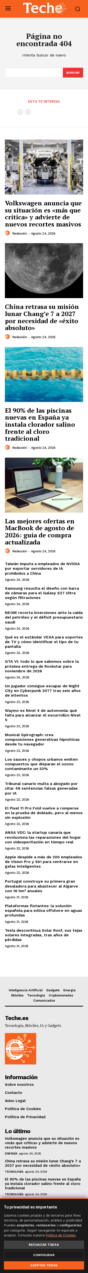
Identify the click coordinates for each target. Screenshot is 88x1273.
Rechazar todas (44, 1244)
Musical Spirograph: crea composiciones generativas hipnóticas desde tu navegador (42, 739)
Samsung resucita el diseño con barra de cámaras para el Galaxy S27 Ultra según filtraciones (42, 593)
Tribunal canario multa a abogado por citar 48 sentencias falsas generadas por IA (41, 788)
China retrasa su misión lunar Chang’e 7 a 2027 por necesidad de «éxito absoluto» (42, 317)
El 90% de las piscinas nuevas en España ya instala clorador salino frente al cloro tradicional (40, 424)
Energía (11, 1153)
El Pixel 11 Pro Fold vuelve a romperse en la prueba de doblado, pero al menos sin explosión (44, 813)
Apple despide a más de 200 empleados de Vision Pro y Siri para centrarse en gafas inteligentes (43, 862)
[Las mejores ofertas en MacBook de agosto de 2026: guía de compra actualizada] (44, 485)
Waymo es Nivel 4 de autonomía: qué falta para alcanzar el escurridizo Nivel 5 (42, 715)
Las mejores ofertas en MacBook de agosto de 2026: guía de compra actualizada (40, 531)
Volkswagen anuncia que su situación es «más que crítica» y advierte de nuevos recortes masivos (43, 213)
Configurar (44, 1255)
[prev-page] (20, 112)
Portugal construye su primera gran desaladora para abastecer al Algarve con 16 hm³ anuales (41, 886)
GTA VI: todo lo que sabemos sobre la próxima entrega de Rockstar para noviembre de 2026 (42, 666)
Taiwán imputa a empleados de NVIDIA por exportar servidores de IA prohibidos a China (42, 568)
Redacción (19, 233)
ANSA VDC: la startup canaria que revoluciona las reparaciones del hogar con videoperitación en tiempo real (43, 837)
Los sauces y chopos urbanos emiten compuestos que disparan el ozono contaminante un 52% (41, 764)
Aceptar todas (44, 1265)
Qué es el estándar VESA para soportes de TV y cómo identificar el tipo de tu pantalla (44, 642)
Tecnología (14, 1171)
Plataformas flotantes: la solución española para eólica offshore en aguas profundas (43, 910)
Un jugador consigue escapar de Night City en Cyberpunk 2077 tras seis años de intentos (43, 691)
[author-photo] (8, 233)
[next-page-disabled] (28, 112)
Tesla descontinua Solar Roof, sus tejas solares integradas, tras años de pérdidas (43, 935)
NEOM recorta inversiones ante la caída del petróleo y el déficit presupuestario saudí (44, 617)
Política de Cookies (61, 1235)
